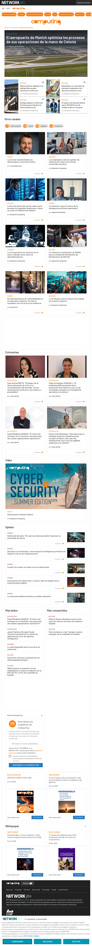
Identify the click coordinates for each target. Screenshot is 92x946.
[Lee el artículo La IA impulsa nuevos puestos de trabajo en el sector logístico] (67, 293)
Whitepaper (12, 826)
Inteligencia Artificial (50, 14)
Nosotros (9, 890)
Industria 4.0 (63, 14)
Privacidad (45, 890)
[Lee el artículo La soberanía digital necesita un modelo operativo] (46, 597)
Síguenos (26, 883)
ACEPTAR (76, 941)
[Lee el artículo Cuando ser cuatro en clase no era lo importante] (46, 568)
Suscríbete (26, 765)
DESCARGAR (37, 817)
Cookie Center (63, 890)
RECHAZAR (47, 941)
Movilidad (82, 14)
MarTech (31, 14)
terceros (16, 761)
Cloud (38, 14)
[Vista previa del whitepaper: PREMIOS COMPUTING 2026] (25, 802)
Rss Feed (27, 890)
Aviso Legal (36, 890)
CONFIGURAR (17, 941)
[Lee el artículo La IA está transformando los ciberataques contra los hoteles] (25, 154)
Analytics (5, 14)
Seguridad (73, 14)
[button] (6, 8)
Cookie (54, 890)
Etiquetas (18, 890)
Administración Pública (18, 14)
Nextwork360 (24, 900)
